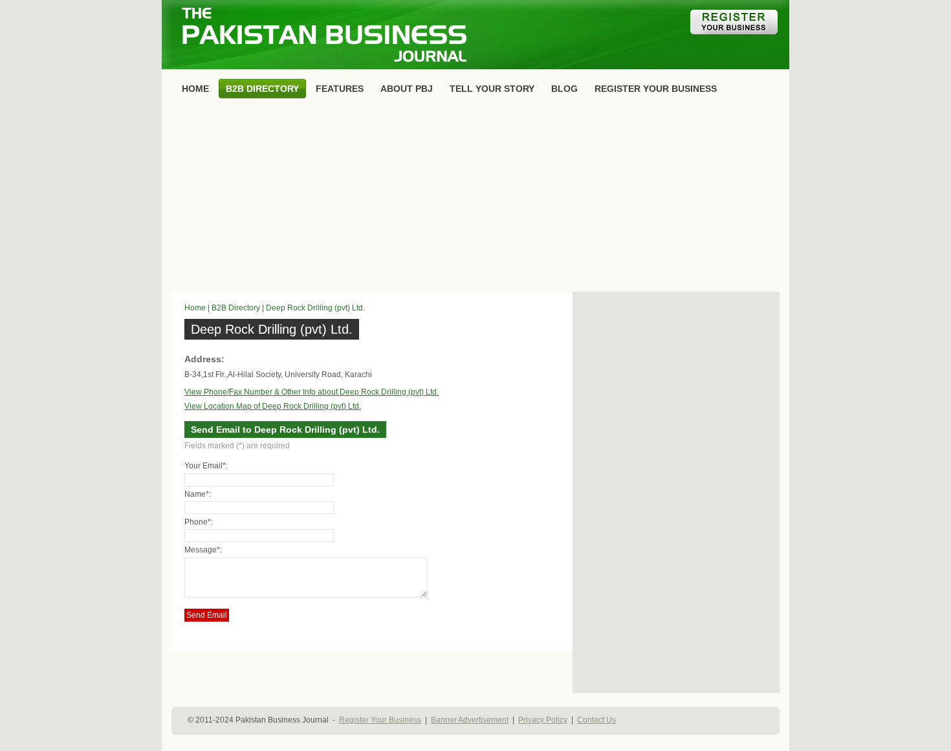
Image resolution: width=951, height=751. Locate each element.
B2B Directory (236, 307)
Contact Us (596, 719)
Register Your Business (380, 719)
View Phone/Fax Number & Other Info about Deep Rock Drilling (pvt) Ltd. (311, 392)
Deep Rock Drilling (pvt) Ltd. (315, 307)
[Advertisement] (475, 197)
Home (195, 307)
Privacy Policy (542, 719)
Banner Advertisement (469, 719)
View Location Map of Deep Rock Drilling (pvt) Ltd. (272, 406)
